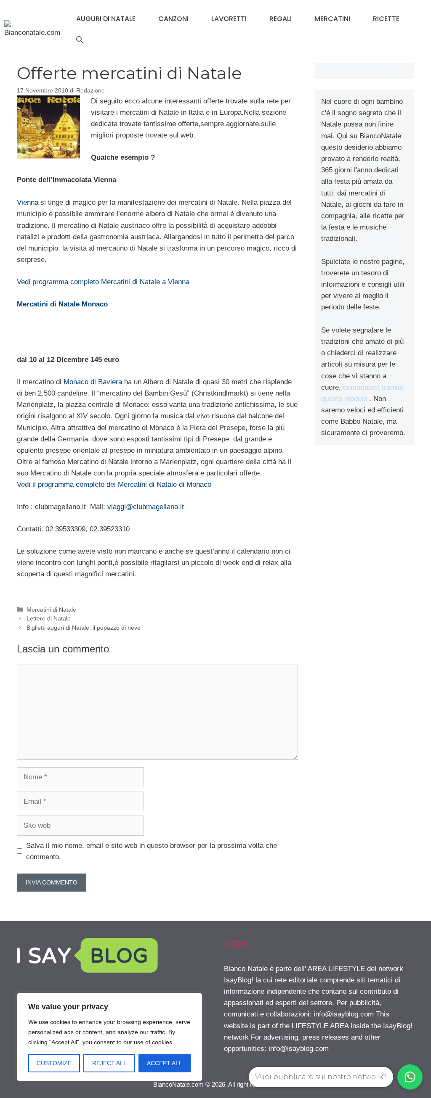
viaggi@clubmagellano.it (145, 507)
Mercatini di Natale (51, 609)
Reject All (109, 1063)
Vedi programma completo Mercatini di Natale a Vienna (103, 282)
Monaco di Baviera (93, 382)
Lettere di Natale (49, 618)
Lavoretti (229, 19)
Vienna (27, 202)
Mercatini (332, 19)
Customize (54, 1063)
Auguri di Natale (106, 19)
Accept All (164, 1063)
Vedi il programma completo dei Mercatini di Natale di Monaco (114, 484)
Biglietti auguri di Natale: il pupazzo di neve (84, 627)
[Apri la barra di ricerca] (79, 39)
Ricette (386, 19)
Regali (280, 19)
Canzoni (173, 19)
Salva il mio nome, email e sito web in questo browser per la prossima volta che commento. (151, 851)
